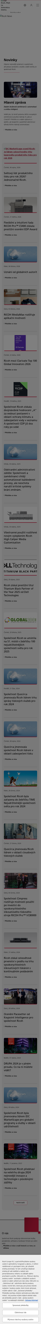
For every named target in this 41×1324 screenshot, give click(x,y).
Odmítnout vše (20, 1312)
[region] (20, 1289)
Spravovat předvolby (20, 1305)
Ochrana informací (31, 1300)
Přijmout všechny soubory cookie (20, 1319)
